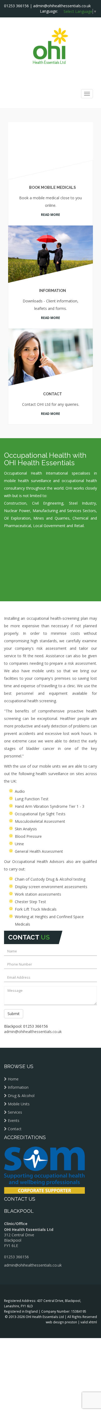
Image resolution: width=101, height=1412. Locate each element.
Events (13, 1089)
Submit (14, 982)
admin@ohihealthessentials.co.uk (62, 5)
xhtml (93, 1291)
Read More (50, 204)
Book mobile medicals (50, 185)
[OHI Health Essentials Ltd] (50, 45)
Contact (50, 368)
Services (15, 1080)
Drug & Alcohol (21, 1064)
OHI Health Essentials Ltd (45, 1285)
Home (13, 1047)
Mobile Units (19, 1072)
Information (50, 273)
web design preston (61, 1291)
